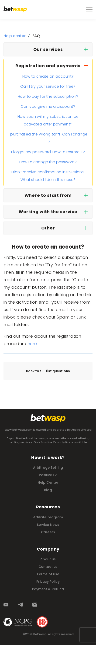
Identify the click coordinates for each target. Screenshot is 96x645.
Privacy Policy (47, 581)
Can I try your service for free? (47, 86)
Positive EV (48, 475)
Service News (48, 524)
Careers (48, 532)
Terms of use (48, 574)
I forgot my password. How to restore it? (48, 152)
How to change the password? (48, 162)
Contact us (48, 566)
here (32, 344)
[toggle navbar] (89, 9)
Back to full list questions (48, 371)
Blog (48, 490)
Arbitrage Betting (48, 467)
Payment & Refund (48, 589)
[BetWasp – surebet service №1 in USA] (15, 9)
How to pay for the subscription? (48, 96)
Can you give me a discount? (48, 106)
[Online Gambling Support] (17, 622)
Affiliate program (48, 517)
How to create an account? (48, 76)
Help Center (48, 482)
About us (48, 559)
